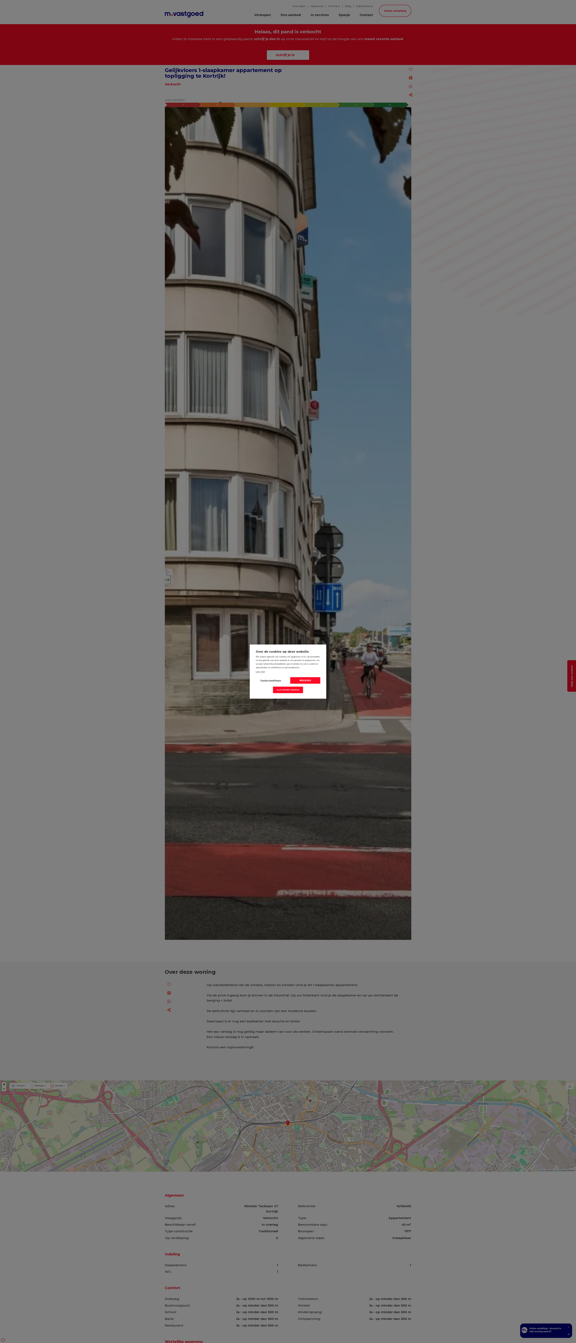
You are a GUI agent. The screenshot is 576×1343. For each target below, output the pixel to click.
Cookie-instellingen (270, 680)
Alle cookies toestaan (288, 690)
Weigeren (305, 680)
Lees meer (260, 672)
